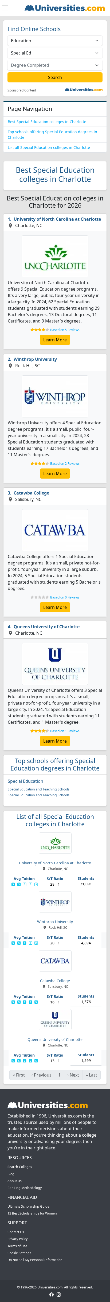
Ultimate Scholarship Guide (28, 1206)
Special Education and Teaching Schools (38, 789)
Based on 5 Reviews (65, 330)
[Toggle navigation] (5, 8)
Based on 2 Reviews (65, 463)
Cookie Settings (19, 1253)
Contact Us (15, 1232)
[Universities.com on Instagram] (59, 1294)
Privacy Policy (17, 1239)
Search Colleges (19, 1167)
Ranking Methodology (24, 1188)
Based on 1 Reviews (65, 731)
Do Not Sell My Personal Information (34, 1260)
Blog (10, 1174)
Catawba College (31, 493)
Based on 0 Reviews (65, 597)
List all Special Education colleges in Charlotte (49, 147)
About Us (14, 1181)
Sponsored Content (21, 90)
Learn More (55, 340)
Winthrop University (35, 359)
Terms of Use (17, 1246)
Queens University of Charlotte (47, 627)
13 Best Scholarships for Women (32, 1213)
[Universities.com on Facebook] (51, 1294)
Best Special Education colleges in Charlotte (47, 121)
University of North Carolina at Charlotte (57, 219)
